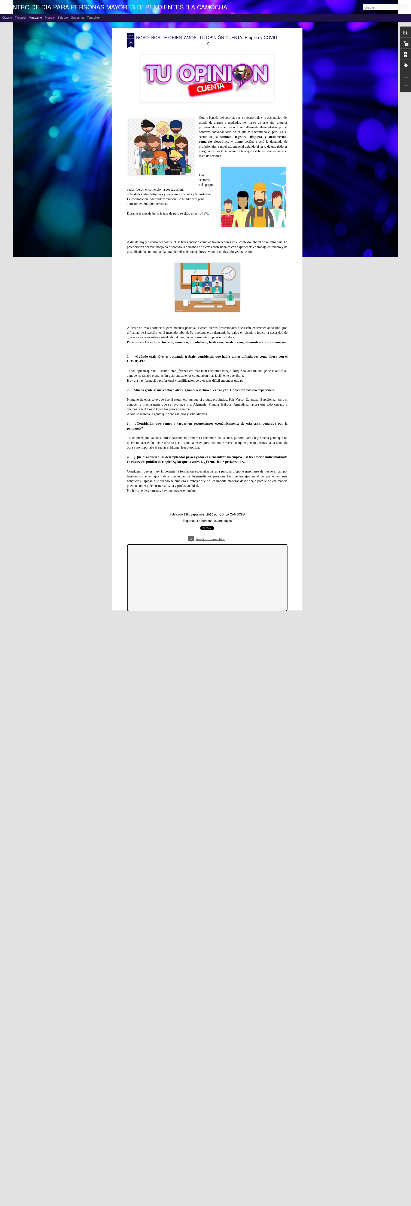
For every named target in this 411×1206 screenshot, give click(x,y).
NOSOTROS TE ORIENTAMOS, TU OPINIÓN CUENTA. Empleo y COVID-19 (207, 40)
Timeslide (93, 17)
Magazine (35, 17)
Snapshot (77, 17)
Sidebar (63, 17)
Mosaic (50, 17)
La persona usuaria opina (214, 521)
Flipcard (20, 17)
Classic (7, 17)
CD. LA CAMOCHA (232, 514)
